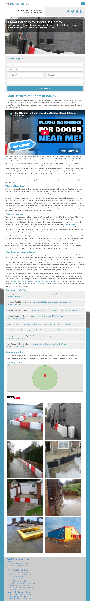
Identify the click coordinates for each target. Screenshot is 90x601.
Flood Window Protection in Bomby (20, 587)
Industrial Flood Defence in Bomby (19, 594)
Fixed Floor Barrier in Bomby (18, 572)
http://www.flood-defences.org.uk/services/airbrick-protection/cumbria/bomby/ (36, 281)
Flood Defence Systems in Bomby (18, 559)
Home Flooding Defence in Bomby (19, 592)
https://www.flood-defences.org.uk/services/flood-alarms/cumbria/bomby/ (56, 310)
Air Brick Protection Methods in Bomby (21, 583)
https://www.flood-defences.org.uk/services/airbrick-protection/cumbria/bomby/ (55, 330)
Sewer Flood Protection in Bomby (20, 585)
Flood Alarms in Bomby (16, 576)
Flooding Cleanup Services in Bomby (19, 598)
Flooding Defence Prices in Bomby (19, 590)
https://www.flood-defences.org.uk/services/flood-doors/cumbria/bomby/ (48, 324)
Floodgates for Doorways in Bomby (20, 574)
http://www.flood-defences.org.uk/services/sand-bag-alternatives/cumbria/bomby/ (37, 166)
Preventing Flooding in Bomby (18, 563)
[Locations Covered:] (6, 3)
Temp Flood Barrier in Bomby (18, 570)
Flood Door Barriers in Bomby (18, 581)
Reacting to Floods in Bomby (18, 566)
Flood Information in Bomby (16, 596)
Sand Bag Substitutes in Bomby (19, 579)
